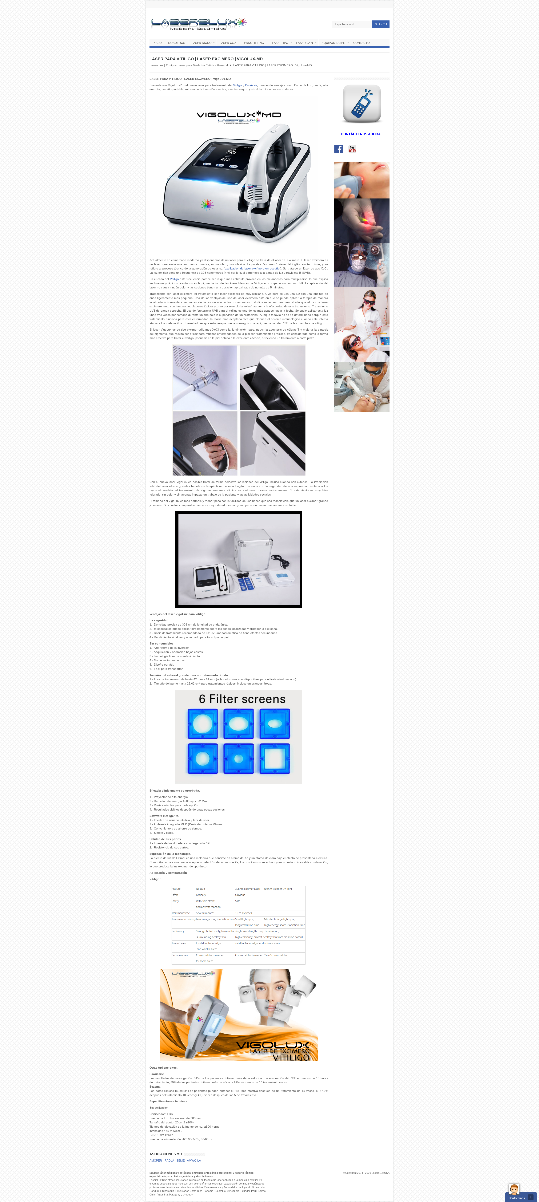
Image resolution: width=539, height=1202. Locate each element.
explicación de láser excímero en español (252, 268)
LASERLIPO (280, 42)
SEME (180, 1160)
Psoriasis (251, 85)
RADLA (169, 1160)
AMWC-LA (194, 1160)
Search (381, 24)
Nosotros (176, 42)
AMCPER (155, 1160)
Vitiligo (237, 85)
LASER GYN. (305, 42)
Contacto (361, 42)
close (531, 1197)
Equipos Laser (333, 42)
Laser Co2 (228, 42)
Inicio (157, 42)
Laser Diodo (202, 42)
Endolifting (254, 42)
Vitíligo (174, 279)
